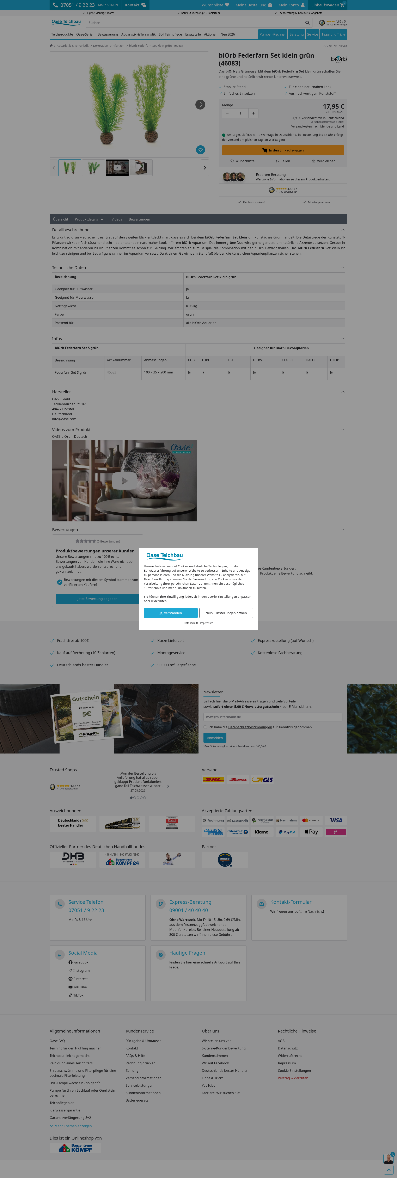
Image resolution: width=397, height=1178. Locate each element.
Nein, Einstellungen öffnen (226, 613)
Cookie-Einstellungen (222, 597)
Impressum (206, 623)
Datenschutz (191, 623)
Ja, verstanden (171, 613)
